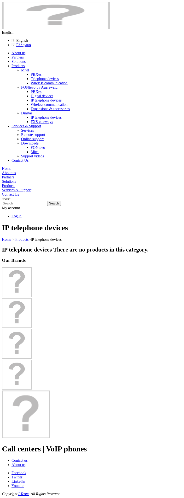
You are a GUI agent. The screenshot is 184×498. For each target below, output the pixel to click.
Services (27, 130)
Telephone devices (45, 79)
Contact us (20, 460)
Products (18, 66)
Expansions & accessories (50, 109)
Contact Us (20, 160)
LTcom (23, 494)
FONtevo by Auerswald (39, 87)
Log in (17, 216)
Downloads (30, 143)
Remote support (33, 135)
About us (18, 53)
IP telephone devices (46, 100)
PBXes (36, 74)
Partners (18, 57)
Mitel (25, 70)
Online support (32, 139)
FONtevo (38, 147)
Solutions (19, 61)
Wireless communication (49, 83)
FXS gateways (42, 122)
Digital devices (42, 96)
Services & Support (26, 126)
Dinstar (26, 113)
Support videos (32, 156)
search (7, 199)
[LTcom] (56, 28)
